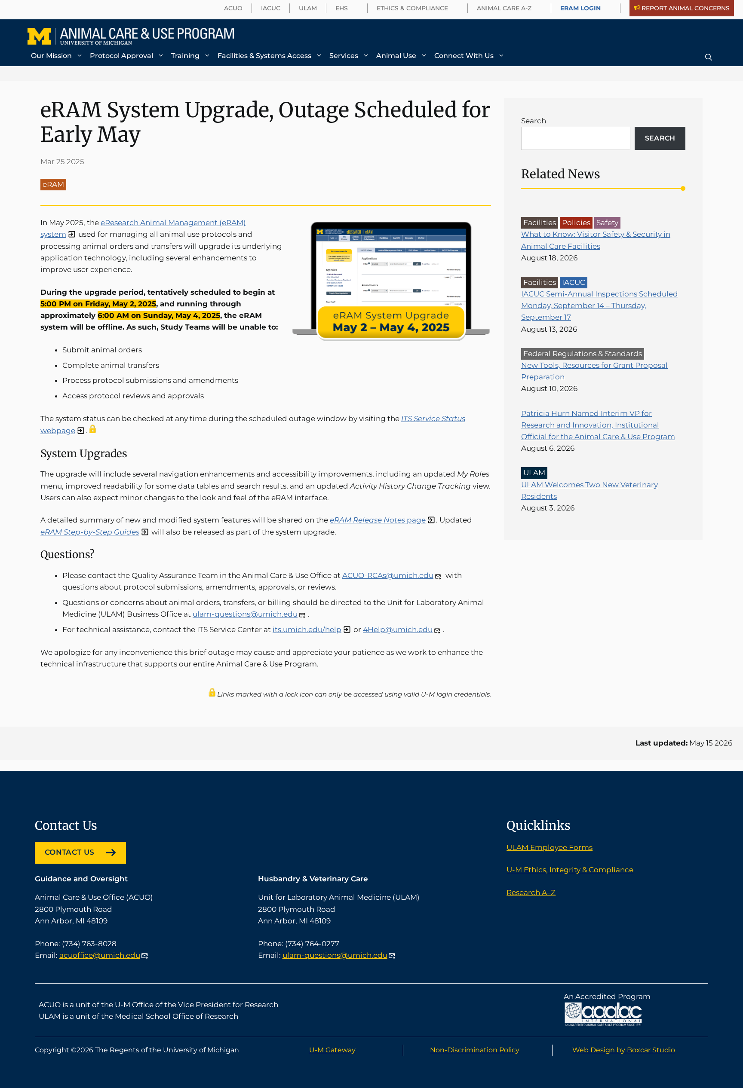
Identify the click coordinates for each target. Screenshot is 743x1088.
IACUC (573, 282)
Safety (607, 222)
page (378, 520)
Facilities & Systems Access (264, 56)
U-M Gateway (332, 1050)
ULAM (534, 472)
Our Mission (51, 56)
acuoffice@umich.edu (99, 955)
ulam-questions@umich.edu (245, 614)
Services (343, 56)
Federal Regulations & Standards (582, 353)
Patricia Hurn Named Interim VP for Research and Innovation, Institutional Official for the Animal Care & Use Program (598, 425)
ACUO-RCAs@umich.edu (387, 575)
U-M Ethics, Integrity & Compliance (570, 869)
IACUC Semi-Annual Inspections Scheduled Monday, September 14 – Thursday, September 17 (599, 305)
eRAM (53, 184)
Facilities (539, 222)
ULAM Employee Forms (550, 847)
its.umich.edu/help (307, 629)
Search (533, 120)
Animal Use (396, 56)
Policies (576, 222)
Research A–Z (531, 892)
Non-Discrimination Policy (474, 1050)
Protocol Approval (121, 56)
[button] (708, 57)
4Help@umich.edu (398, 629)
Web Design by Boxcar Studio (623, 1050)
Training (185, 56)
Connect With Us (464, 56)
